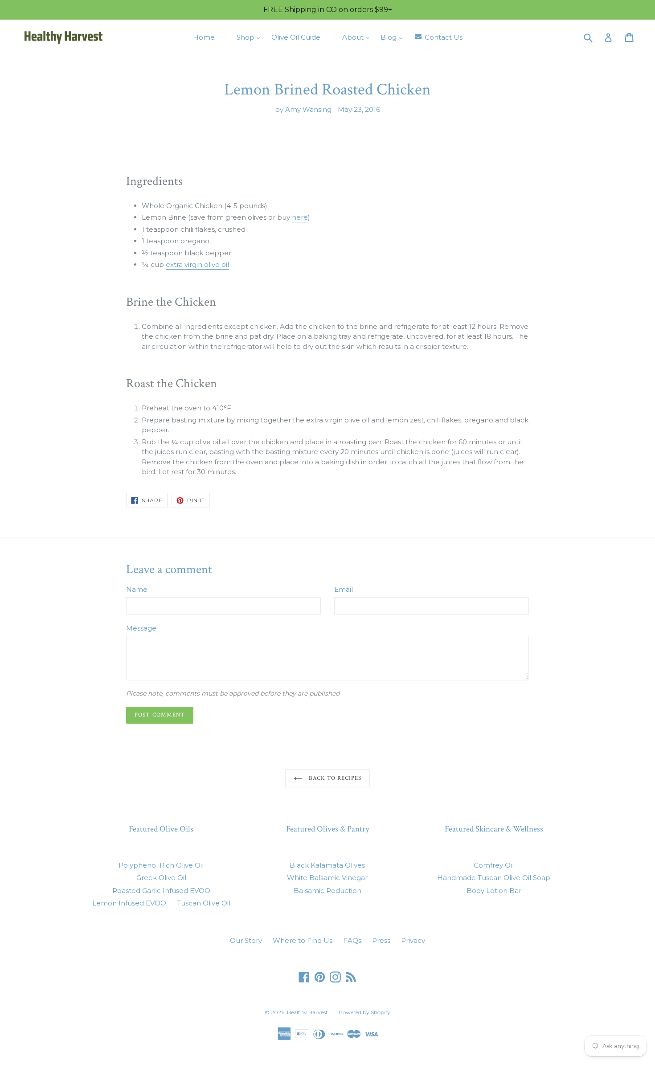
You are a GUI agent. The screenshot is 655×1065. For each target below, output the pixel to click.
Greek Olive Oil (161, 877)
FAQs (352, 940)
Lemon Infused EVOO (129, 903)
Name (136, 589)
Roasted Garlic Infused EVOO (161, 890)
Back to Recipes (334, 778)
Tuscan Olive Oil (203, 903)
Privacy (413, 940)
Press (381, 940)
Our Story (246, 940)
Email (343, 589)
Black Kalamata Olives (327, 865)
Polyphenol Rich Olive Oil (161, 865)
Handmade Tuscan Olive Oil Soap (493, 877)
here (300, 217)
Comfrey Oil (494, 865)
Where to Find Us (302, 940)
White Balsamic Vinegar (327, 877)
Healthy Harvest (307, 1012)
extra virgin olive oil (197, 264)
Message (141, 628)
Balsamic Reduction (327, 890)
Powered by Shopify (364, 1012)
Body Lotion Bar (494, 890)
